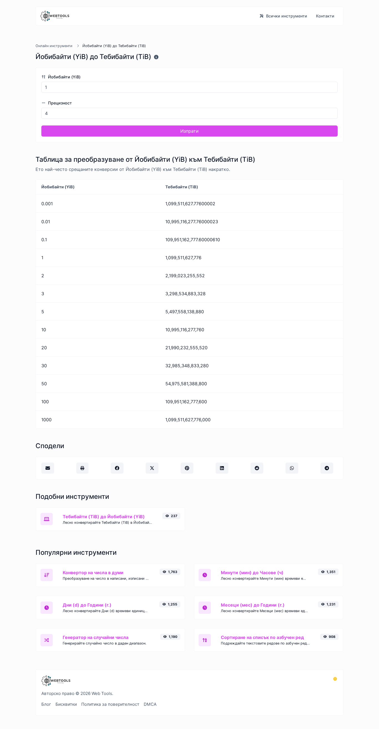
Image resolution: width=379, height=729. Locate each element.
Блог (46, 704)
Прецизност (59, 103)
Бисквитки (66, 704)
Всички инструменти (286, 16)
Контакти (325, 16)
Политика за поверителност (110, 704)
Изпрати (189, 131)
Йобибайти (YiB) (63, 77)
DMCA (150, 704)
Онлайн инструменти (54, 46)
